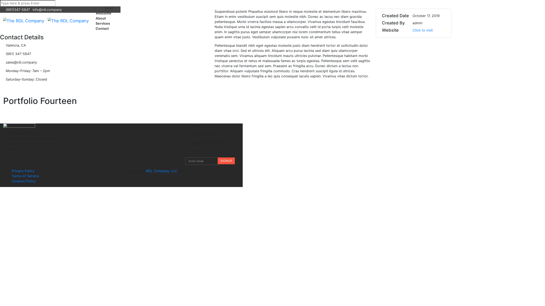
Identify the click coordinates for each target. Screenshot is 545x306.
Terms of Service (25, 176)
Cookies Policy (24, 181)
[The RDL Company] (23, 20)
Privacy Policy (23, 171)
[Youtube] (116, 8)
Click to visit (423, 30)
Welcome (103, 13)
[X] (114, 8)
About (101, 18)
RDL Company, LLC (161, 171)
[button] (116, 21)
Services (103, 23)
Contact (102, 28)
